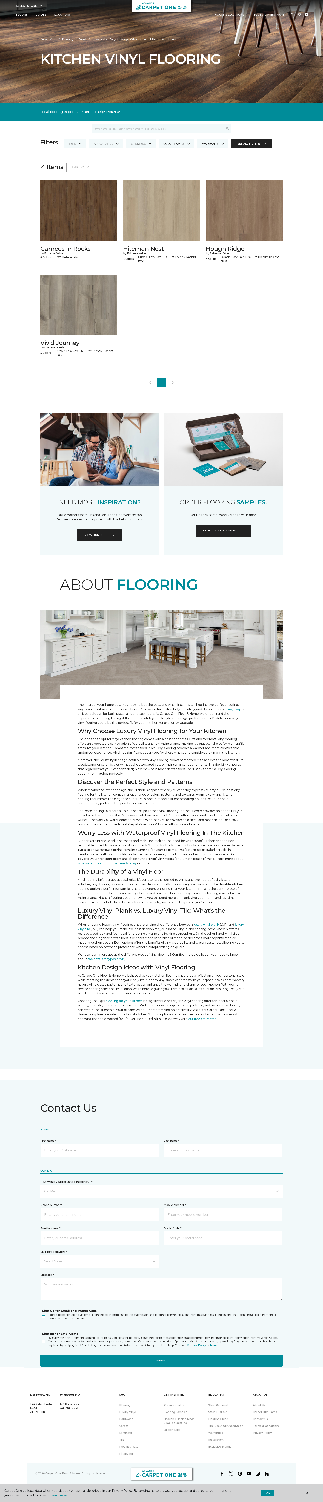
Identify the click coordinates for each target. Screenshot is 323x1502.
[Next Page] (172, 382)
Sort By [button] (78, 166)
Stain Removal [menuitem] (218, 1405)
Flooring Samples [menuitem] (175, 1412)
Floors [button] (22, 14)
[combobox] (158, 128)
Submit (161, 1360)
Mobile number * (175, 1205)
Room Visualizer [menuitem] (175, 1405)
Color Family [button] (173, 143)
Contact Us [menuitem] (260, 1419)
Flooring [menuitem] (124, 1405)
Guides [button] (41, 14)
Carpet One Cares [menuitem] (265, 1412)
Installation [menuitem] (216, 1439)
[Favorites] (299, 15)
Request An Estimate (268, 14)
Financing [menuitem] (126, 1453)
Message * (47, 1274)
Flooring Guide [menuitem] (218, 1419)
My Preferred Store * (53, 1251)
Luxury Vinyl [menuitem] (127, 1412)
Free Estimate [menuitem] (128, 1446)
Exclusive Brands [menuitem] (219, 1446)
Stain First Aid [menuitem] (217, 1412)
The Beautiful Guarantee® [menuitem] (226, 1426)
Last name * (171, 1140)
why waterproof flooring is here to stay (107, 863)
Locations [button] (62, 14)
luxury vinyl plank (206, 924)
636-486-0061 (69, 1408)
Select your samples (219, 530)
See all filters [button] (248, 143)
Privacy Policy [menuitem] (262, 1432)
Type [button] (72, 143)
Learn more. (59, 1495)
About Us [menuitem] (259, 1405)
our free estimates (202, 1019)
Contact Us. (113, 112)
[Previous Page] (150, 382)
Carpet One (48, 39)
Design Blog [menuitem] (172, 1430)
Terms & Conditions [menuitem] (266, 1426)
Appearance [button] (103, 143)
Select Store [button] (26, 5)
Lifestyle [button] (138, 143)
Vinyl (82, 39)
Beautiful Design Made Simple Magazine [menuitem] (179, 1421)
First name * (48, 1140)
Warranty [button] (210, 143)
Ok (268, 1493)
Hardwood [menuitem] (126, 1419)
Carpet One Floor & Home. (63, 1473)
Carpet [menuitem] (123, 1426)
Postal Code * (172, 1228)
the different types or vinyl (107, 959)
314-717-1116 (38, 1411)
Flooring (67, 39)
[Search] (227, 128)
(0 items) (306, 14)
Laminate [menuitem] (125, 1432)
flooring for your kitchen (124, 1001)
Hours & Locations (229, 14)
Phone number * (51, 1205)
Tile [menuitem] (121, 1439)
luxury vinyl (233, 709)
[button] (292, 15)
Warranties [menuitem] (215, 1432)
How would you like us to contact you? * (66, 1182)
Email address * (50, 1228)
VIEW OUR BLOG (96, 535)
